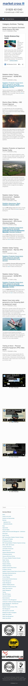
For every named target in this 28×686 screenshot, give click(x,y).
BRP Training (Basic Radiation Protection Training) (13, 537)
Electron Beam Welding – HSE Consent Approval (12, 103)
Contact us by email (7, 516)
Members (4, 520)
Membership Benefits (7, 524)
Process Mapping (6, 577)
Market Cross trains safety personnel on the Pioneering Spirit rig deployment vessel (13, 302)
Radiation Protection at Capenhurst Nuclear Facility (14, 149)
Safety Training (6, 560)
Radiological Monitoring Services (9, 573)
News (4, 526)
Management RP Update (8, 539)
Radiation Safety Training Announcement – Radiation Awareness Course (11, 197)
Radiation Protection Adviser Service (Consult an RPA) (14, 571)
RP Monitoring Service (7, 554)
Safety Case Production (7, 588)
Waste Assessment (7, 550)
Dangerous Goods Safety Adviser (9, 567)
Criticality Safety (6, 562)
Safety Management (7, 590)
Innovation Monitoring (7, 546)
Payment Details (6, 529)
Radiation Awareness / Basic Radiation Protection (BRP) (11, 204)
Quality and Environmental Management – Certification (14, 531)
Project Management (7, 580)
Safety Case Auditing (7, 614)
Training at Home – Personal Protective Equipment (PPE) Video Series (13, 348)
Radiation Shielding (6, 563)
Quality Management (7, 582)
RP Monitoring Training (7, 541)
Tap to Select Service (9, 19)
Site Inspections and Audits (8, 610)
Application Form (6, 522)
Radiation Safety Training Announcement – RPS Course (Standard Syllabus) (12, 221)
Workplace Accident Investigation (9, 612)
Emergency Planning (7, 569)
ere (9, 239)
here (22, 93)
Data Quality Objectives (7, 575)
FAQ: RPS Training (6, 594)
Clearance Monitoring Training (9, 556)
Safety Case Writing (7, 618)
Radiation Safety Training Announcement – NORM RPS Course (12, 76)
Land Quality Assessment (8, 548)
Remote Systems (6, 598)
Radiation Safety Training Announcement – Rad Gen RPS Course (13, 250)
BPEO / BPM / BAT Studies (8, 544)
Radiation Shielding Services (8, 584)
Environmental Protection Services (10, 579)
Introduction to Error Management (9, 599)
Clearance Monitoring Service (9, 552)
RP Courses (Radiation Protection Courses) (12, 558)
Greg (15, 31)
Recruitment (5, 533)
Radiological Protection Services (9, 586)
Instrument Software (7, 596)
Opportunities (5, 527)
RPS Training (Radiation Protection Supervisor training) (14, 543)
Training (4, 592)
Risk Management (6, 608)
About (4, 514)
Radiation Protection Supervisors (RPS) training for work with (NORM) (13, 85)
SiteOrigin (13, 683)
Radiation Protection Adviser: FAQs (10, 606)
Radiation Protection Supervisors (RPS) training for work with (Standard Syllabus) (13, 230)
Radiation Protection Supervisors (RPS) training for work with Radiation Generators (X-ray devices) (13, 258)
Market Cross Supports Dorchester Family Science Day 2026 (14, 28)
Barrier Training (6, 535)
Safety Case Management (8, 616)
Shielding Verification (7, 565)
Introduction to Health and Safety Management (12, 601)
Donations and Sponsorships (8, 518)
